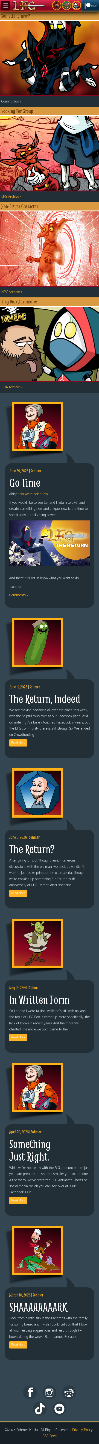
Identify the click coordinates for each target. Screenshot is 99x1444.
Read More (18, 743)
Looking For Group (56, 5)
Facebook (30, 1392)
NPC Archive (11, 292)
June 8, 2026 (18, 837)
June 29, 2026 (19, 471)
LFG (29, 6)
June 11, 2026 (18, 687)
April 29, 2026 (19, 1132)
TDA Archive (11, 387)
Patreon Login (90, 6)
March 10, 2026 (20, 1295)
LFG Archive (11, 196)
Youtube (59, 1409)
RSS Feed (49, 1436)
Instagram (49, 1392)
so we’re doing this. (34, 494)
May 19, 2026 (18, 987)
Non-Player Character (66, 5)
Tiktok (40, 1409)
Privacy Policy (82, 1430)
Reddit (69, 1392)
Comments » (18, 595)
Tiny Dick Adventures (76, 5)
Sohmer (36, 471)
